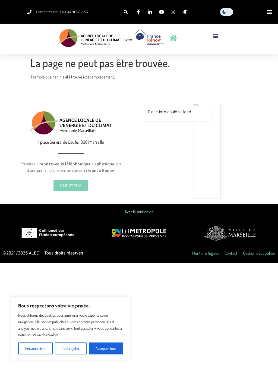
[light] (226, 12)
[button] (126, 12)
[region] (70, 328)
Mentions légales (205, 253)
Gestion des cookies (259, 253)
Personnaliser (35, 348)
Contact (231, 253)
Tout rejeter (71, 348)
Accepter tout (106, 348)
